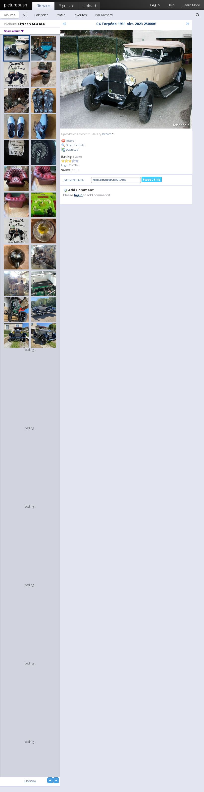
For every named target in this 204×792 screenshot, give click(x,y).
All (24, 15)
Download (71, 149)
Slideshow (30, 781)
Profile (60, 15)
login (78, 195)
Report (69, 140)
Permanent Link (73, 179)
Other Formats (74, 145)
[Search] (198, 15)
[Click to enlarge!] (126, 79)
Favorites (80, 15)
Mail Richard (104, 15)
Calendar (41, 15)
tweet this (151, 179)
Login (64, 165)
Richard (43, 5)
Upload (89, 5)
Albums (9, 15)
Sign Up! (66, 5)
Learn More (191, 5)
